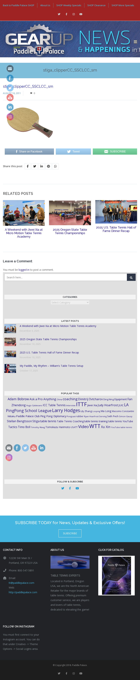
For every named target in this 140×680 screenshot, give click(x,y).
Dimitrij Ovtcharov (90, 399)
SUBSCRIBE (70, 533)
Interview (70, 405)
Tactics (12, 427)
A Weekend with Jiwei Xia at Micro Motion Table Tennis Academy (24, 233)
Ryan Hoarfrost (91, 416)
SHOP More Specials (123, 5)
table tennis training (96, 421)
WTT (94, 426)
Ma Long (106, 411)
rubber (79, 416)
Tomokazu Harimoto (57, 427)
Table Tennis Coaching (70, 421)
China (59, 399)
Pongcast (71, 416)
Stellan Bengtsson (19, 421)
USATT (74, 427)
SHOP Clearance (96, 5)
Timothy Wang (38, 427)
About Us (45, 5)
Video (83, 426)
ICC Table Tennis (54, 405)
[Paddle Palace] (67, 42)
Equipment (120, 399)
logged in (24, 269)
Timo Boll (24, 427)
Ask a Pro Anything (43, 399)
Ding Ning (108, 399)
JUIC (121, 405)
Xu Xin (105, 427)
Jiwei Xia (92, 405)
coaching (70, 399)
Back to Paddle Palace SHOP (18, 5)
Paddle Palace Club (28, 416)
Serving (103, 416)
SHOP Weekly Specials (68, 5)
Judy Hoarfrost (108, 405)
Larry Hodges (66, 410)
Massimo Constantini (123, 411)
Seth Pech (112, 416)
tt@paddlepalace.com (21, 582)
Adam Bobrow (18, 399)
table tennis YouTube (120, 421)
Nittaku (11, 416)
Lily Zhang (86, 411)
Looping (96, 411)
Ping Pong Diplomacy (53, 416)
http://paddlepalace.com (23, 592)
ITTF (81, 404)
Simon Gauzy (125, 416)
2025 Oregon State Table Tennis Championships (70, 231)
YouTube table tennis (121, 427)
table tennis (48, 421)
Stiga (36, 421)
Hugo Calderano (34, 405)
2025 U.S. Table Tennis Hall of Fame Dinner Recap (116, 229)
